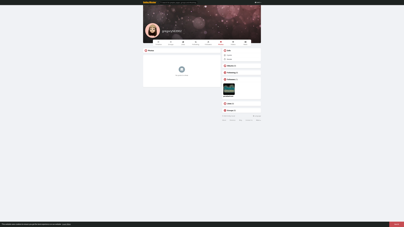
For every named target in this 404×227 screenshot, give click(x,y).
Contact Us (249, 120)
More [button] (258, 120)
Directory (232, 120)
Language (257, 116)
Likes (229, 103)
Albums (230, 66)
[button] (178, 2)
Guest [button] (258, 2)
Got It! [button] (396, 224)
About (224, 120)
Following (231, 72)
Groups (230, 110)
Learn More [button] (66, 224)
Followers (231, 79)
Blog (240, 120)
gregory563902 (172, 31)
